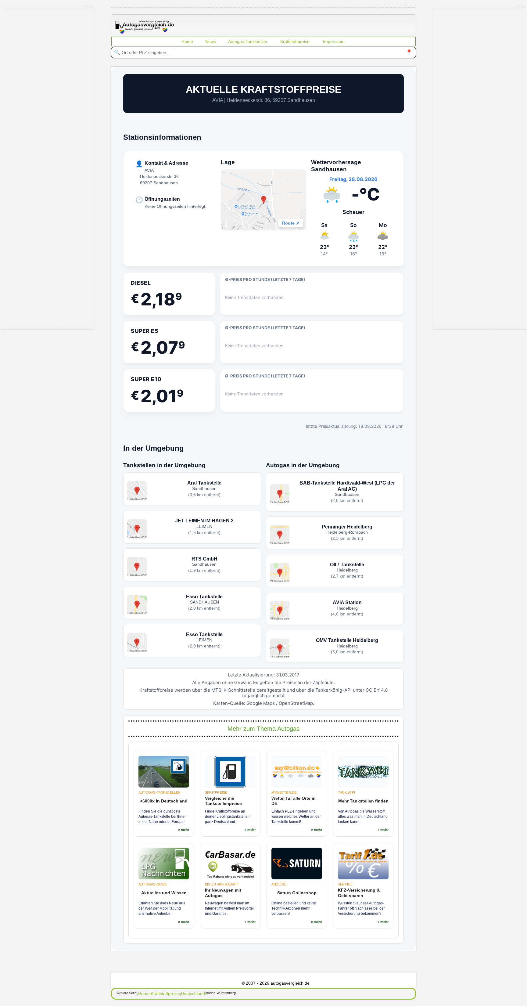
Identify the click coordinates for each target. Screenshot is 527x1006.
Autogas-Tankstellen (247, 41)
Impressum (334, 41)
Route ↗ (290, 223)
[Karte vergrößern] (263, 199)
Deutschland (193, 993)
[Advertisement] (47, 168)
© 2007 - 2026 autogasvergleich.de (276, 983)
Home (187, 41)
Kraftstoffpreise (295, 41)
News (210, 41)
